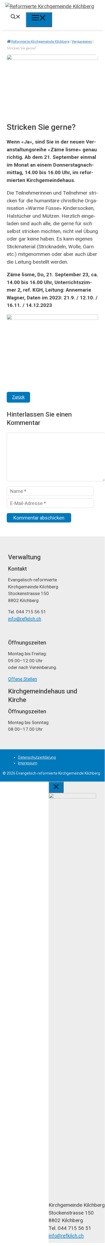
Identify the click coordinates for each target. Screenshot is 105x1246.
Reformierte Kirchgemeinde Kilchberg (40, 41)
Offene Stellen (22, 679)
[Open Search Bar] (15, 17)
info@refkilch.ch (24, 618)
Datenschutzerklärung (37, 757)
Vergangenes (82, 41)
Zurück (18, 397)
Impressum (27, 763)
